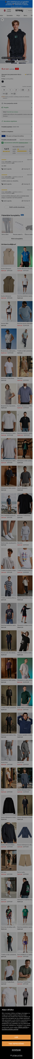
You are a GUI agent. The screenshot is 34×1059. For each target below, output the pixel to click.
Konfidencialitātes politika (10, 1029)
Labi (16, 1037)
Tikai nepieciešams (16, 1044)
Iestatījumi (16, 1050)
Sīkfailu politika (23, 1027)
